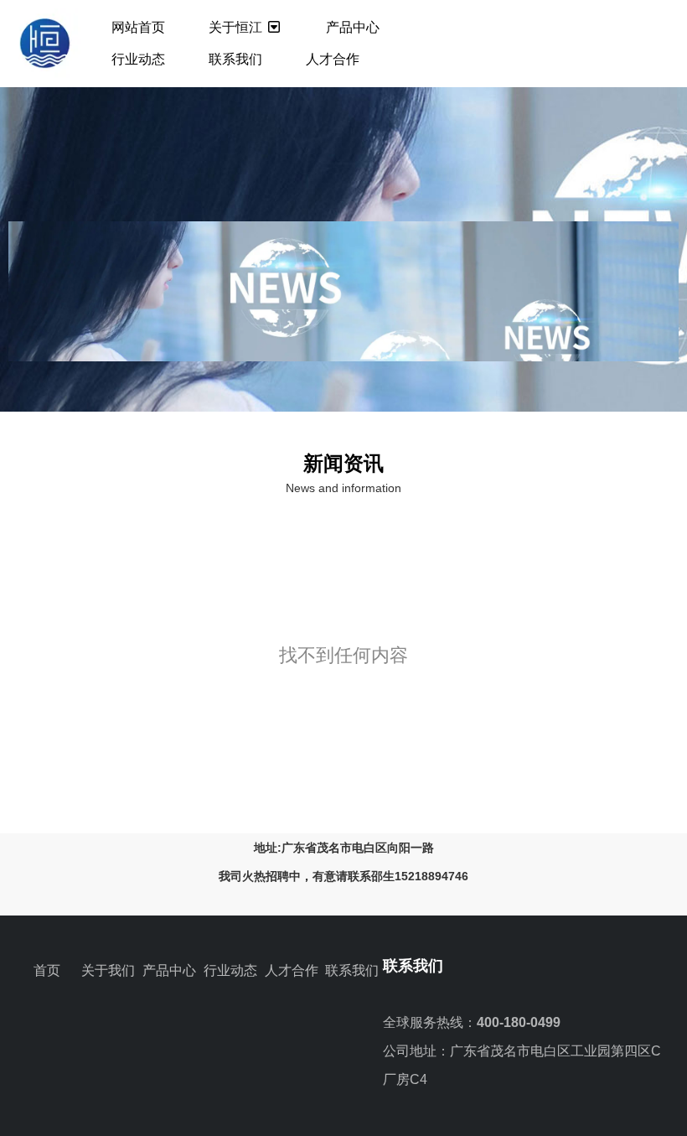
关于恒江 (237, 27)
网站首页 (138, 27)
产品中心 (353, 27)
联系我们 (235, 59)
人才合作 (332, 59)
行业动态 (138, 59)
